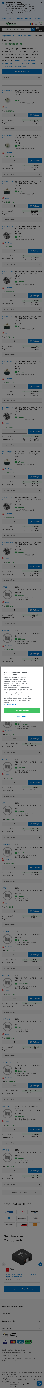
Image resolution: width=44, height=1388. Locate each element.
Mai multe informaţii (10, 704)
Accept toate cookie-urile (22, 710)
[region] (22, 694)
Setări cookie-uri (22, 716)
